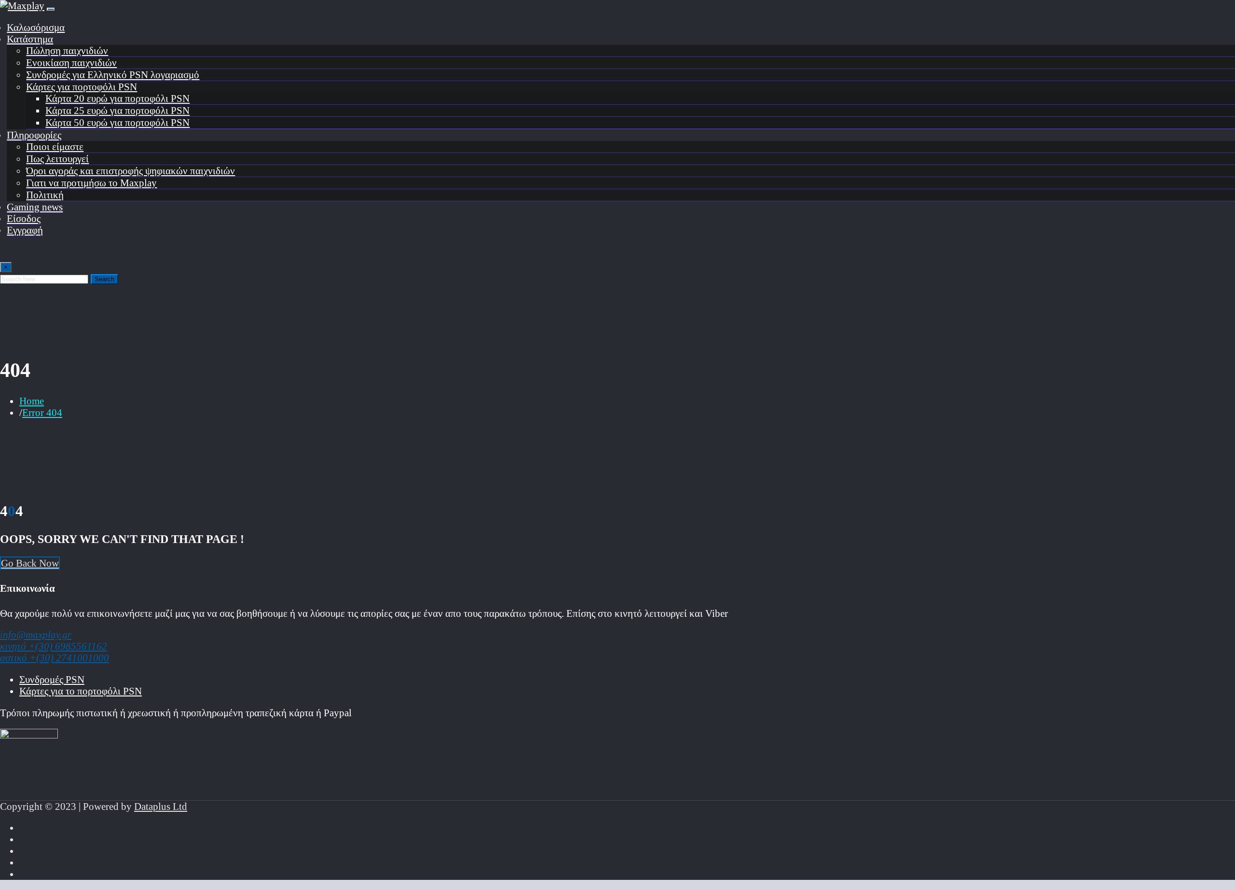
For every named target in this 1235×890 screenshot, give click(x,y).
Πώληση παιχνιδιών (67, 50)
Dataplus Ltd (160, 806)
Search (104, 279)
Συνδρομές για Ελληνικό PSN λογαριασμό (112, 74)
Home (31, 400)
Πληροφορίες (34, 134)
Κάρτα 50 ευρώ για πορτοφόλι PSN (117, 122)
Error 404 (42, 412)
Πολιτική (45, 194)
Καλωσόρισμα (36, 27)
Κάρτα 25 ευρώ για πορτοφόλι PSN (117, 110)
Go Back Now (30, 563)
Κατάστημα (30, 38)
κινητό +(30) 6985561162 (53, 646)
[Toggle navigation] (51, 9)
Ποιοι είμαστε (54, 146)
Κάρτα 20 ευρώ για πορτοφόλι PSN (117, 98)
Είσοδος (24, 218)
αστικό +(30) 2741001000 (54, 657)
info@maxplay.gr (35, 634)
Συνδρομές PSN (51, 679)
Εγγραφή (25, 230)
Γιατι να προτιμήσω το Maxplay (91, 182)
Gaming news (35, 206)
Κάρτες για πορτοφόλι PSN (81, 86)
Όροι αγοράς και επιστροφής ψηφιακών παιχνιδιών (130, 170)
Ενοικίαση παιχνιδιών (71, 62)
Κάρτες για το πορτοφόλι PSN (80, 690)
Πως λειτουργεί (57, 158)
